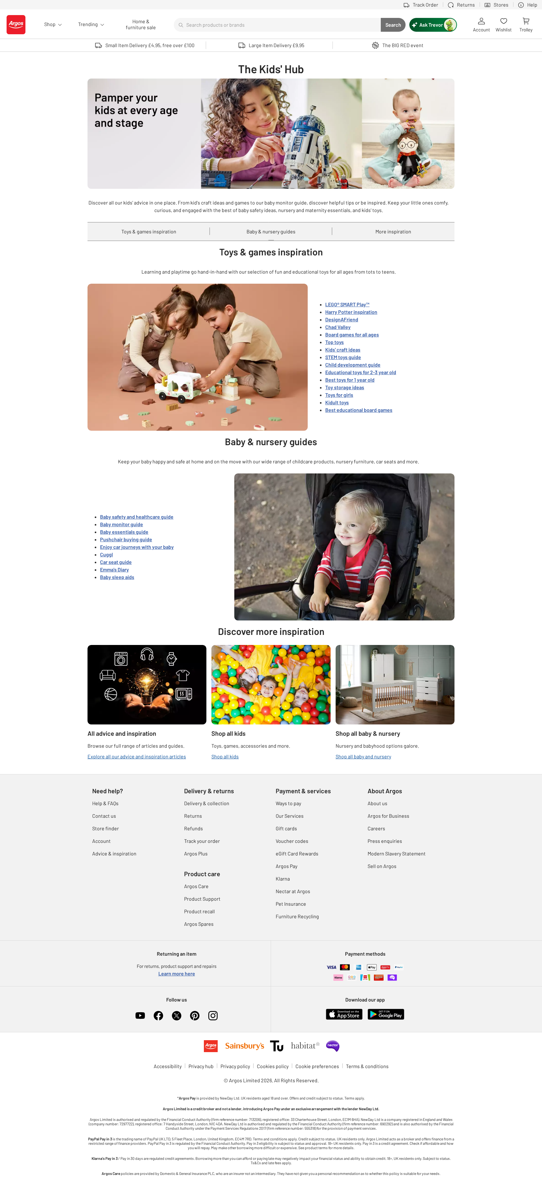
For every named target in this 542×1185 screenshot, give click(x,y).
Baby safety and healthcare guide (136, 517)
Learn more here (176, 973)
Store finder (105, 828)
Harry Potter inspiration (351, 312)
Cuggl (106, 554)
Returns (193, 816)
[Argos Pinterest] (194, 1015)
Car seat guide (116, 562)
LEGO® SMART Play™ (347, 304)
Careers (376, 828)
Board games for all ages (352, 334)
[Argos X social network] (176, 1015)
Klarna (283, 879)
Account (101, 841)
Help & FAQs (105, 803)
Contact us (104, 816)
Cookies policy (273, 1066)
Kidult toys (337, 402)
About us (377, 803)
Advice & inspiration (114, 853)
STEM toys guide (343, 357)
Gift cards (286, 828)
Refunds (193, 828)
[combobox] (277, 25)
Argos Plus (196, 853)
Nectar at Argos (293, 891)
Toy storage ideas (344, 387)
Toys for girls (339, 395)
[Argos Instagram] (213, 1015)
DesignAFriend (341, 319)
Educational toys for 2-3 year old (360, 372)
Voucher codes (292, 841)
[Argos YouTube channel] (140, 1015)
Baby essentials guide (124, 532)
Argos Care (196, 886)
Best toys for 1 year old (350, 380)
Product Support (202, 899)
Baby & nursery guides (271, 231)
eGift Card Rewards (297, 853)
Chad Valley (338, 327)
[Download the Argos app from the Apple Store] (344, 1013)
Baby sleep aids (117, 577)
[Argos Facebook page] (158, 1015)
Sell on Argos (382, 866)
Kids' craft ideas (342, 349)
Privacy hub (201, 1066)
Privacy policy (235, 1066)
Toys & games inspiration (148, 231)
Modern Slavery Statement (397, 853)
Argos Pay (286, 866)
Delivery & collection (206, 803)
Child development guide (352, 365)
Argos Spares (199, 924)
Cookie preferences (317, 1066)
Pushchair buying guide (126, 539)
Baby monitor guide (121, 524)
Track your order (202, 841)
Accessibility (168, 1066)
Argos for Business (388, 816)
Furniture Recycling (297, 916)
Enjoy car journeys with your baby (137, 547)
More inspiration (393, 231)
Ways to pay (288, 803)
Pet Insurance (291, 904)
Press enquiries (385, 841)
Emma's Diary (114, 569)
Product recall (199, 911)
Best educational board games (358, 410)
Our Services (290, 816)
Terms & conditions (367, 1066)
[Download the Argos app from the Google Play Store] (386, 1013)
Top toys (334, 342)
